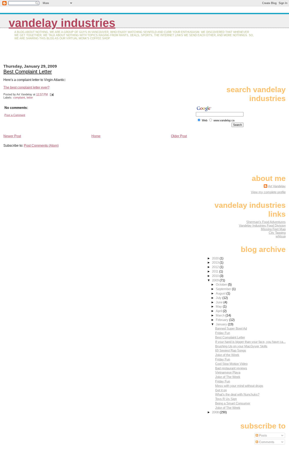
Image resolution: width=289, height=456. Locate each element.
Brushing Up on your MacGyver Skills (241, 346)
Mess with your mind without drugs (239, 386)
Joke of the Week (227, 355)
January (222, 324)
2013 (216, 262)
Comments (266, 442)
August (221, 293)
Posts (262, 435)
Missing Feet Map (273, 229)
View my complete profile (268, 192)
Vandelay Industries (62, 22)
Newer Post (12, 136)
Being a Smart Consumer (232, 403)
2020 (216, 258)
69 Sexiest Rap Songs (230, 350)
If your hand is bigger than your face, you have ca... (250, 342)
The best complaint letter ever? (26, 87)
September (224, 289)
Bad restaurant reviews (231, 368)
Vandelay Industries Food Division (262, 225)
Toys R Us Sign (226, 399)
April (219, 311)
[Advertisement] (52, 54)
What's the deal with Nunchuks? (237, 394)
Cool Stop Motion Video (231, 364)
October (222, 284)
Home (95, 136)
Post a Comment (14, 115)
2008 (216, 412)
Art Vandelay (277, 186)
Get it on (221, 390)
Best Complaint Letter (27, 71)
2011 (215, 271)
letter (30, 97)
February (222, 320)
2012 (216, 267)
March (221, 315)
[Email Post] (51, 94)
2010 (216, 276)
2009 (216, 280)
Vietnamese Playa (227, 372)
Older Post (179, 136)
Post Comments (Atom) (41, 145)
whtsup (281, 236)
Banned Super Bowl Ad (231, 328)
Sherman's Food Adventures (266, 222)
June (219, 302)
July (219, 298)
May (219, 306)
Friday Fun (222, 333)
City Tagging (277, 232)
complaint (19, 97)
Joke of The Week (227, 377)
